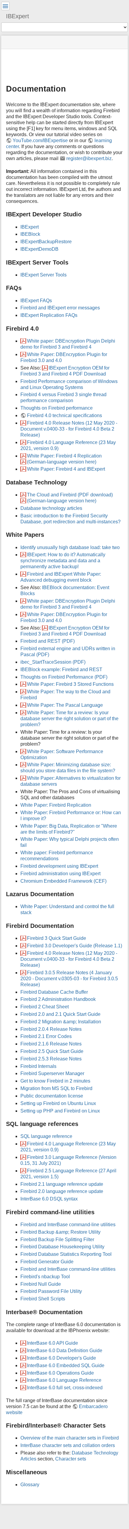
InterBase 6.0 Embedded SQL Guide (65, 1365)
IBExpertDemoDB (39, 249)
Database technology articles (51, 508)
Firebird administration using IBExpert (60, 873)
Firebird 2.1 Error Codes (46, 1036)
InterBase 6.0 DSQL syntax (49, 1198)
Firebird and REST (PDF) (47, 641)
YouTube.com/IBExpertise (40, 140)
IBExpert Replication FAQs (48, 315)
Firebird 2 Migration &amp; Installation (60, 1021)
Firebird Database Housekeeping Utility (62, 1246)
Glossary (29, 1484)
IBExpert (29, 226)
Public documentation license (51, 1095)
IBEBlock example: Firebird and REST (61, 669)
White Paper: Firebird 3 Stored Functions (70, 684)
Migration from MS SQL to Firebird (56, 1088)
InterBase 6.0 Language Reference (64, 1380)
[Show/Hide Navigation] (5, 6)
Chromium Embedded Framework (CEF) (63, 881)
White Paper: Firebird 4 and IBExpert (66, 469)
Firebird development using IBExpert (59, 866)
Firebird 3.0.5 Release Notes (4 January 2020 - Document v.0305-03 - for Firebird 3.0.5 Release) (69, 978)
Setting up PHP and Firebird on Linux (60, 1110)
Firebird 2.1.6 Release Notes (51, 1043)
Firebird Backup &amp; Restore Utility (60, 1232)
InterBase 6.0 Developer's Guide (61, 1358)
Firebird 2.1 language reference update (61, 1184)
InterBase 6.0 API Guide (52, 1343)
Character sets (70, 1458)
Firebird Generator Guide (47, 1261)
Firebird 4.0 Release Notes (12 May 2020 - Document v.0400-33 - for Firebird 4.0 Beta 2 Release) (68, 428)
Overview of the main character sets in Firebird (69, 1437)
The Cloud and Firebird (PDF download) (70, 494)
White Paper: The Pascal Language (65, 705)
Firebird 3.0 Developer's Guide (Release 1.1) (74, 945)
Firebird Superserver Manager (52, 1073)
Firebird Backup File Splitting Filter (57, 1239)
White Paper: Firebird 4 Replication (64, 455)
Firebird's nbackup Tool (45, 1276)
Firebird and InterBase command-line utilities (68, 1224)
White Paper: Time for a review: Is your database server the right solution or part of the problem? (69, 718)
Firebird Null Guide (40, 1284)
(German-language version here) (61, 461)
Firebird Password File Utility (51, 1291)
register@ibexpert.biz (89, 158)
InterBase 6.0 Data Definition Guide (64, 1350)
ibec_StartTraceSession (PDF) (53, 662)
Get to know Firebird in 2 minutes (55, 1080)
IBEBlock (30, 234)
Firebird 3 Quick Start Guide (56, 938)
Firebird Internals (38, 1066)
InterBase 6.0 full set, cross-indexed (65, 1387)
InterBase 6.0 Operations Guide (60, 1373)
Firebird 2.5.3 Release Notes (51, 1058)
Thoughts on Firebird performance (56, 408)
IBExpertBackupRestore (46, 241)
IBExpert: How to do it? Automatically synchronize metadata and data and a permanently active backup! (62, 560)
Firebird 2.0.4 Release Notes (51, 1029)
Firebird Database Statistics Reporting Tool (66, 1254)
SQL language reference (46, 1136)
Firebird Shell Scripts (42, 1298)
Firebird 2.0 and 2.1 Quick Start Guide (60, 1014)
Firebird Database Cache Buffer (54, 992)
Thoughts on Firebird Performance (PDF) (63, 677)
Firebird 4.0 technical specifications (64, 415)
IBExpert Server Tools (43, 274)
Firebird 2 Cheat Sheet (44, 1006)
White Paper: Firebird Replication (55, 805)
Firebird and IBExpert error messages (60, 307)
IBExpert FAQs (36, 300)
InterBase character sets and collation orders (67, 1445)
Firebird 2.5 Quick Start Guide (51, 1051)
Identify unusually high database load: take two (70, 547)
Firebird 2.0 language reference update (61, 1191)
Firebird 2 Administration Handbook (58, 999)
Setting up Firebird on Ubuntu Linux (58, 1103)
